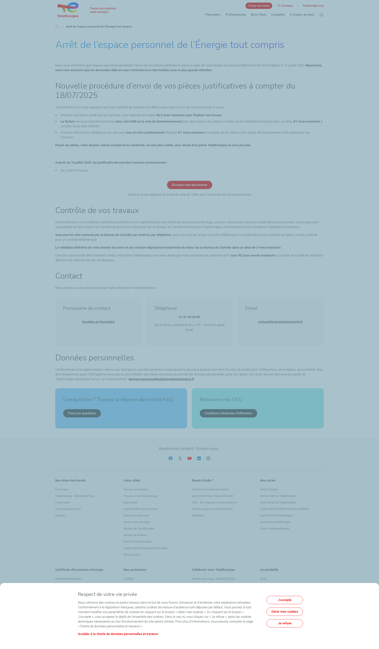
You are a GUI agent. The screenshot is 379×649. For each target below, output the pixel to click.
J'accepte (285, 600)
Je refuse (285, 623)
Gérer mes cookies (284, 611)
